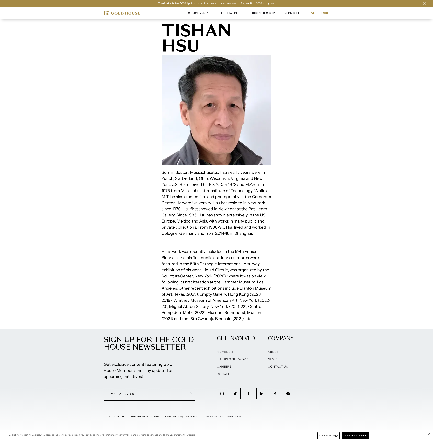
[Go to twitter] (235, 393)
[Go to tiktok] (275, 393)
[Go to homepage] (122, 13)
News (272, 359)
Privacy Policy (214, 416)
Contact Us (278, 367)
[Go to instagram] (222, 393)
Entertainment (231, 13)
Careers (224, 367)
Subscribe (320, 13)
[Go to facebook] (248, 393)
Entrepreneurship (262, 13)
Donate (223, 374)
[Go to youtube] (288, 393)
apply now (269, 3)
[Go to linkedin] (261, 393)
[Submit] (189, 394)
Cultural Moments (199, 13)
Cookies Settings (328, 435)
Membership (292, 13)
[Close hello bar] (424, 3)
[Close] (429, 433)
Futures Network (232, 359)
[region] (216, 436)
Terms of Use (233, 416)
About (273, 352)
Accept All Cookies (355, 435)
